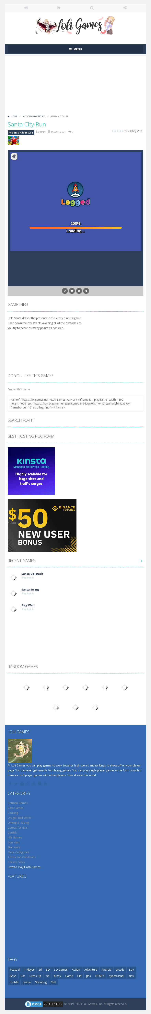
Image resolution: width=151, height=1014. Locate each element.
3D (48, 969)
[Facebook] (11, 784)
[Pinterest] (34, 784)
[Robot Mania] (26, 687)
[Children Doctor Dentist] (85, 687)
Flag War (27, 605)
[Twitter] (16, 784)
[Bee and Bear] (124, 687)
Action (76, 969)
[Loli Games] (76, 24)
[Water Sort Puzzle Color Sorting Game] (46, 687)
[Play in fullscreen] (79, 291)
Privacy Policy (16, 862)
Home (14, 116)
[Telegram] (40, 784)
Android (106, 969)
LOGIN (26, 8)
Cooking (13, 813)
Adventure (90, 969)
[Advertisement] (75, 83)
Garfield (12, 832)
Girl (79, 976)
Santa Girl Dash (32, 574)
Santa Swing (30, 589)
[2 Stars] (115, 131)
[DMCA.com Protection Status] (44, 1004)
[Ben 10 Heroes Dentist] (105, 687)
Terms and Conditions (22, 857)
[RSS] (46, 784)
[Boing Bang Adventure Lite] (66, 687)
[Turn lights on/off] (65, 291)
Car (23, 976)
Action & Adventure (34, 116)
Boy (131, 969)
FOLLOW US (125, 8)
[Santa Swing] (13, 593)
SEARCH (92, 8)
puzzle (27, 982)
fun (47, 976)
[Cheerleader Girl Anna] (56, 707)
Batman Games (18, 803)
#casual (15, 969)
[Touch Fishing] (95, 707)
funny (57, 976)
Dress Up (35, 976)
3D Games (61, 969)
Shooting (41, 982)
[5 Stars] (123, 131)
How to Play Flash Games (24, 867)
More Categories (18, 852)
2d (40, 969)
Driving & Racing (18, 822)
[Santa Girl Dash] (13, 577)
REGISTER (59, 8)
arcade (120, 969)
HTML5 (100, 976)
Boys (13, 976)
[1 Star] (112, 131)
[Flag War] (13, 609)
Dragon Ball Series (19, 818)
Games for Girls (18, 827)
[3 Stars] (118, 131)
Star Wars (14, 847)
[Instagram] (28, 784)
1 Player (29, 969)
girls (88, 976)
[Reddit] (22, 784)
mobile (14, 982)
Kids (131, 976)
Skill (53, 982)
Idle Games (15, 837)
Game (69, 976)
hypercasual (116, 976)
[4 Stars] (120, 131)
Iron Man (13, 842)
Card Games (15, 808)
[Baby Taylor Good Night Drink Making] (75, 707)
